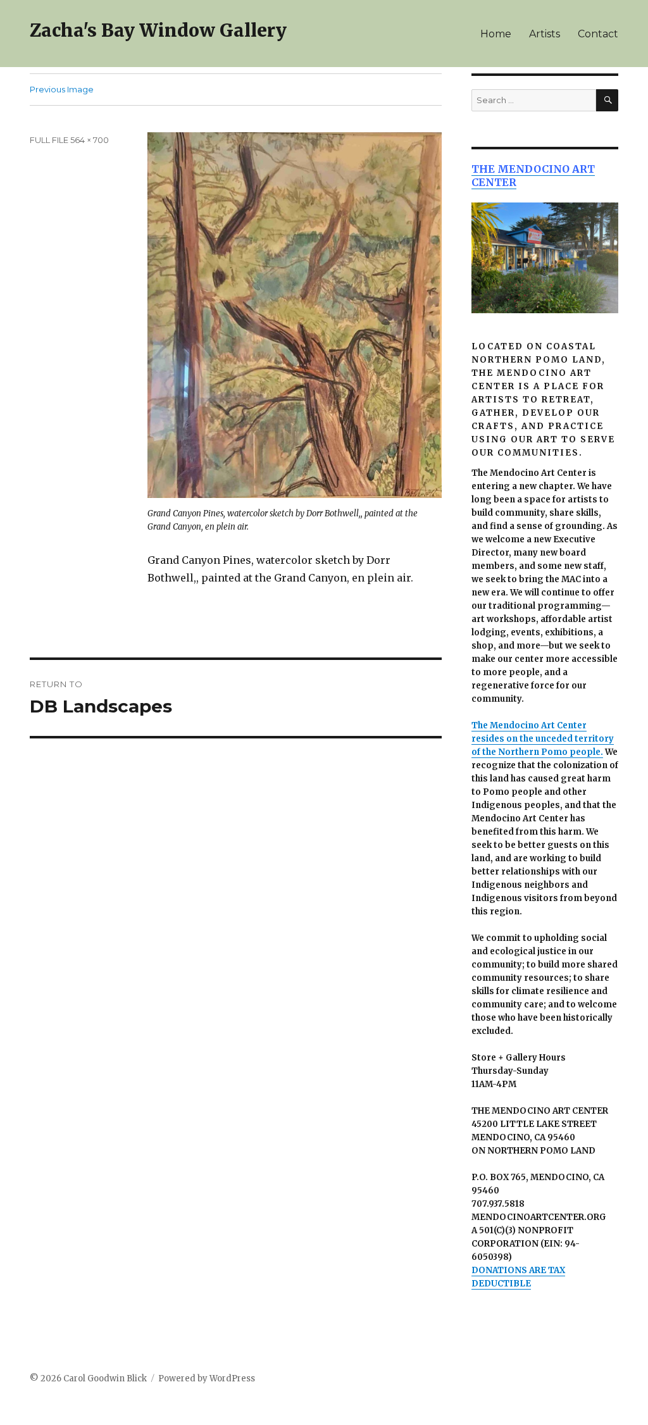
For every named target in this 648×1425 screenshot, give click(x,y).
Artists (544, 34)
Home (495, 34)
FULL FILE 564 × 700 (69, 140)
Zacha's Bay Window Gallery (158, 30)
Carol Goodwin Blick (105, 1378)
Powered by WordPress (206, 1378)
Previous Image (62, 89)
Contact (598, 34)
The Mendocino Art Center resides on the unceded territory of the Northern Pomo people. (542, 738)
